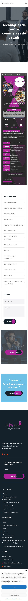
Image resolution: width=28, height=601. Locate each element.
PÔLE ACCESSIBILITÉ (9, 270)
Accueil (5, 494)
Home (9, 42)
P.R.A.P (5, 528)
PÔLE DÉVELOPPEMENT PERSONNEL (10, 237)
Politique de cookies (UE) (10, 512)
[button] (26, 570)
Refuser (14, 591)
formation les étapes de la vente (13, 546)
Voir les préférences (14, 595)
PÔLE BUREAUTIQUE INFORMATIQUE (10, 257)
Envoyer (9, 321)
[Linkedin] (7, 454)
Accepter (14, 587)
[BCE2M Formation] (7, 3)
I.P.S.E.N (5, 532)
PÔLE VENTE (7, 250)
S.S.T (4, 522)
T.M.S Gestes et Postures (10, 525)
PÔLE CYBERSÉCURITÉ (10, 264)
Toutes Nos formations (10, 202)
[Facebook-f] (2, 454)
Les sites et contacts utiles (11, 503)
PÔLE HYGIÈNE (8, 275)
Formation (15, 42)
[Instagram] (4, 454)
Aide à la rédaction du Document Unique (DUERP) (13, 282)
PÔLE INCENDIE (8, 219)
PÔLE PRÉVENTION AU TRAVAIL (13, 208)
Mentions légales (18, 598)
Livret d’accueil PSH (9, 506)
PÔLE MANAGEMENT (9, 231)
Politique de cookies (10, 598)
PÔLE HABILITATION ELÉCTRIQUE (13, 225)
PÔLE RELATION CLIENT (10, 245)
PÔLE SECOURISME (9, 214)
